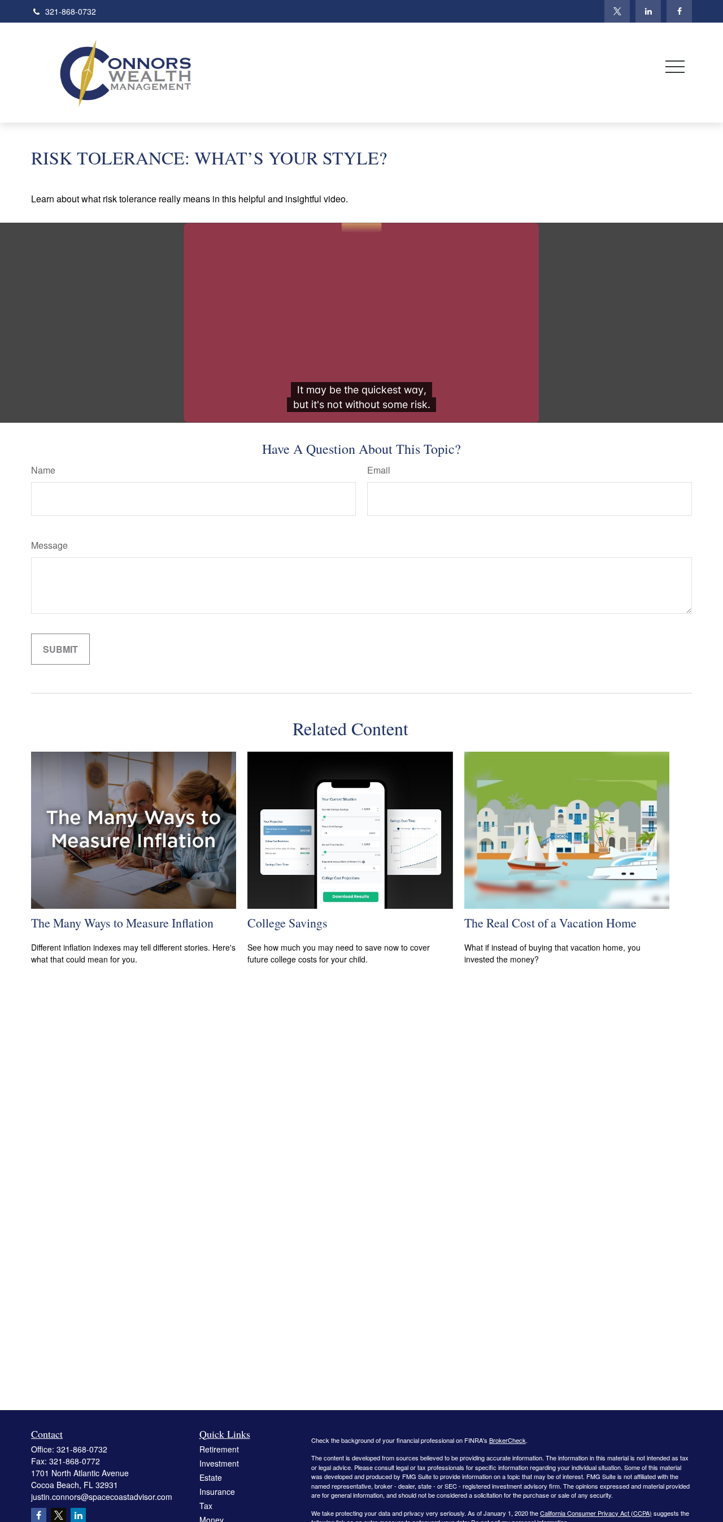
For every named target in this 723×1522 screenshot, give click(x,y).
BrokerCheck (507, 1440)
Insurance (217, 1491)
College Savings (287, 922)
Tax (205, 1505)
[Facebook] (679, 11)
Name (43, 469)
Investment (219, 1463)
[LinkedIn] (648, 11)
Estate (210, 1477)
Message (49, 545)
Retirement (219, 1449)
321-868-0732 (70, 11)
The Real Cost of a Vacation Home (550, 922)
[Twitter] (617, 11)
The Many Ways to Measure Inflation (122, 922)
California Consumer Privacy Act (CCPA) (596, 1512)
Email (378, 469)
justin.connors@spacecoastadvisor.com (101, 1496)
